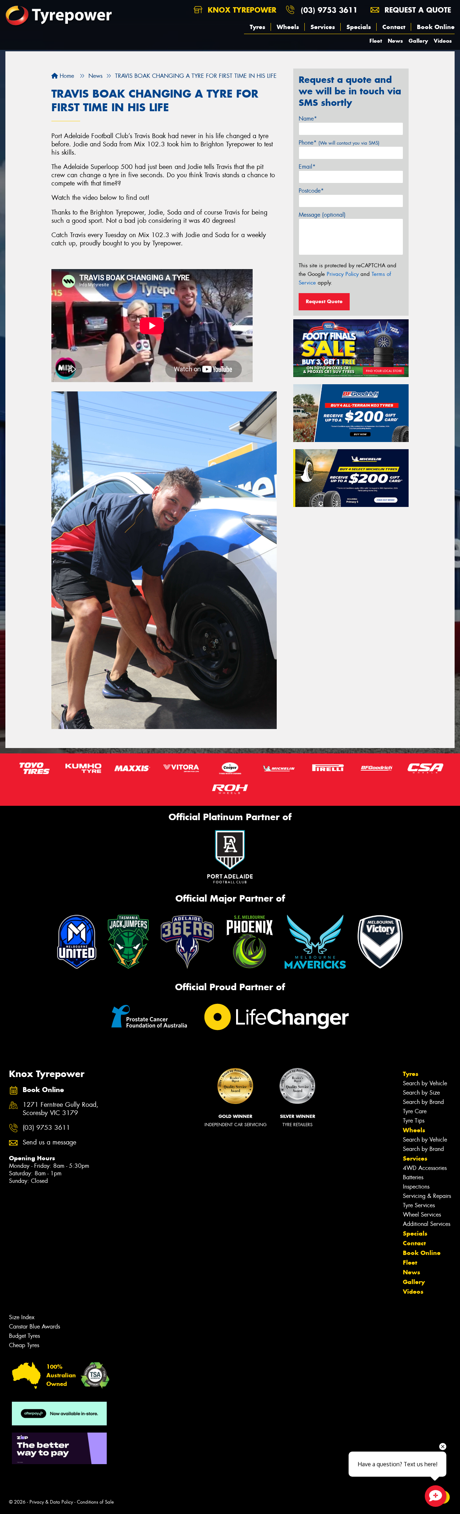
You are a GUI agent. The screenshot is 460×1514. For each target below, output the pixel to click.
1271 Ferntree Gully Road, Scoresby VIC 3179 (60, 1109)
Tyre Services (419, 1205)
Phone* (339, 142)
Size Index (21, 1317)
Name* (308, 118)
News (395, 40)
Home (66, 76)
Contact (393, 27)
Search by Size (421, 1092)
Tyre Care (415, 1111)
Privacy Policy (343, 274)
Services (322, 27)
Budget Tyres (24, 1336)
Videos (443, 40)
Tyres (257, 27)
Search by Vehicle (425, 1083)
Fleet (375, 40)
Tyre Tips (413, 1120)
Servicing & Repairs (427, 1196)
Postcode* (311, 190)
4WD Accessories (425, 1168)
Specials (358, 27)
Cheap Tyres (24, 1345)
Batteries (413, 1177)
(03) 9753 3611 (329, 9)
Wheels (288, 27)
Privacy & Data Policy (51, 1502)
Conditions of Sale (95, 1502)
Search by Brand (423, 1102)
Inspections (416, 1186)
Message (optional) (322, 214)
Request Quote (324, 301)
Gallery (418, 40)
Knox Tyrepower (240, 9)
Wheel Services (422, 1214)
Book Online (436, 27)
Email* (307, 166)
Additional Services (426, 1224)
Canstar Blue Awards (34, 1326)
